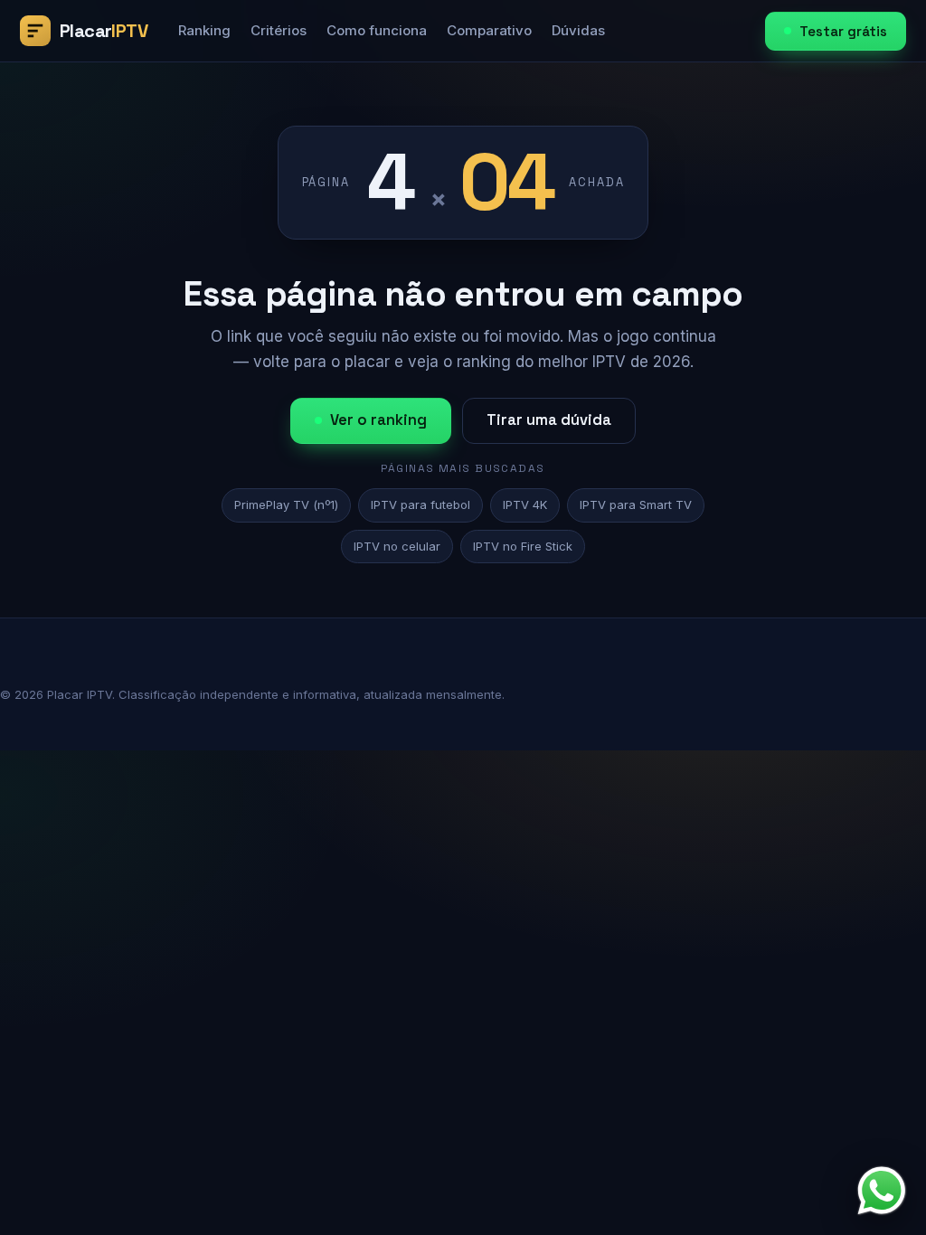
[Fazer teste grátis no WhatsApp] (882, 1191)
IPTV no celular (397, 546)
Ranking (204, 30)
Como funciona (376, 30)
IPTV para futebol (420, 504)
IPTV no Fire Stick (522, 546)
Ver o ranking (378, 419)
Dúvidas (578, 30)
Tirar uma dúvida (549, 419)
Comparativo (489, 30)
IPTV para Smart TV (636, 504)
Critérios (278, 30)
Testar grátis (843, 31)
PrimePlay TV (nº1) (286, 504)
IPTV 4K (525, 504)
